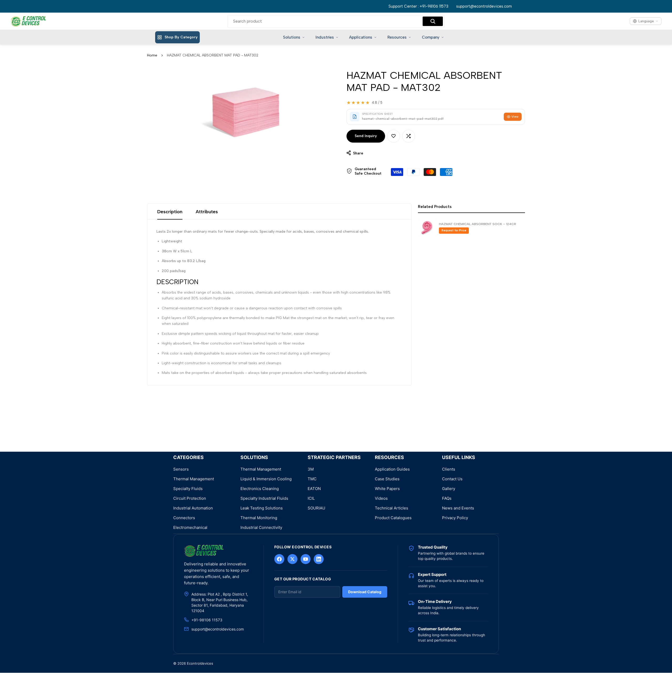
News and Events (458, 508)
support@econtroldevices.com (484, 6)
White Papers (387, 488)
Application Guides (392, 469)
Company (430, 37)
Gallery (448, 488)
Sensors (181, 469)
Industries (325, 37)
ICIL (311, 498)
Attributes (207, 212)
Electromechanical (190, 527)
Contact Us (452, 478)
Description (169, 212)
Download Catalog (364, 592)
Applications (360, 37)
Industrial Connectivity (261, 527)
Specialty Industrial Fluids (264, 498)
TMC (312, 478)
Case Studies (387, 478)
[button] (393, 136)
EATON (314, 488)
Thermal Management (193, 478)
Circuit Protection (189, 498)
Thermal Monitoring (258, 517)
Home (152, 55)
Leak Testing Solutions (261, 508)
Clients (448, 469)
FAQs (447, 498)
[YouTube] (306, 559)
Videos (381, 498)
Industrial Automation (193, 508)
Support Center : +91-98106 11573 (418, 6)
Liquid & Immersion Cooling (266, 478)
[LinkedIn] (319, 559)
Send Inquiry (366, 136)
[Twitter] (292, 559)
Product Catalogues (393, 517)
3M (311, 469)
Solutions (291, 37)
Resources (397, 37)
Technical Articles (391, 508)
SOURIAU (316, 508)
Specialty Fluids (188, 488)
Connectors (184, 517)
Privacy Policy (455, 517)
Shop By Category (181, 37)
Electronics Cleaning (259, 488)
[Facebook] (279, 559)
